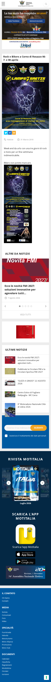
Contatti (5, 601)
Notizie (10, 139)
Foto (4, 618)
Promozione (7, 644)
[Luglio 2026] (25, 483)
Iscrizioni (5, 674)
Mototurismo (7, 638)
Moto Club (6, 648)
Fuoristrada (6, 632)
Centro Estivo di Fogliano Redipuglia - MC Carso (29, 393)
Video (4, 621)
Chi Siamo (6, 598)
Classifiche (6, 662)
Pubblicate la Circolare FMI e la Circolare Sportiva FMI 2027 (31, 370)
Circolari (5, 671)
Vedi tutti (25, 314)
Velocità (5, 635)
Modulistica (6, 668)
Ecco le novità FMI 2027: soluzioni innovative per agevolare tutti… (20, 289)
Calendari (5, 659)
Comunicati (6, 615)
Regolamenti (7, 665)
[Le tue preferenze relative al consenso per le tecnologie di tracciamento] (46, 677)
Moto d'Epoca (7, 641)
